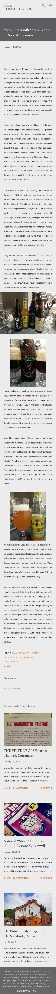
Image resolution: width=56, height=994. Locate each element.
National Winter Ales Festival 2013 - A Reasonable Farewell (24, 843)
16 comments (21, 787)
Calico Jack (10, 657)
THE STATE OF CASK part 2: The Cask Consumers (25, 753)
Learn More (23, 991)
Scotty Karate (12, 661)
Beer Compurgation (18, 7)
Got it (36, 991)
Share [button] (7, 666)
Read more (46, 787)
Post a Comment (12, 688)
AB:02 (15, 653)
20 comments (21, 878)
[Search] (43, 5)
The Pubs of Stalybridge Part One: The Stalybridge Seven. (28, 933)
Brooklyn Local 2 (29, 653)
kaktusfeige (25, 657)
